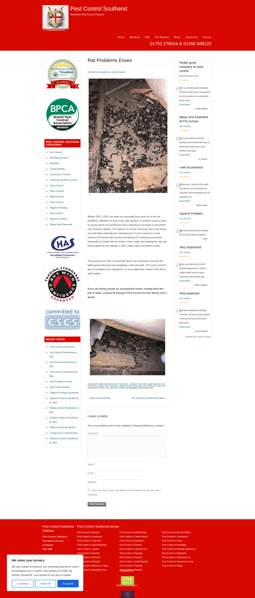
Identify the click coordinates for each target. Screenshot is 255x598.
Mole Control (57, 196)
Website (92, 482)
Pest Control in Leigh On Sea (133, 549)
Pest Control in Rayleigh (131, 553)
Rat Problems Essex (61, 381)
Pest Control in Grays (172, 541)
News (177, 37)
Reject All (46, 583)
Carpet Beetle (57, 168)
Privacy (207, 37)
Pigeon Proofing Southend (64, 392)
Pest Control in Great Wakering (91, 545)
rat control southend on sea (145, 386)
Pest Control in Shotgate (88, 561)
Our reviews (185, 126)
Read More (184, 104)
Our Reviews (162, 37)
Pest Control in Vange (172, 566)
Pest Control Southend (98, 8)
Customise (23, 583)
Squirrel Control (58, 218)
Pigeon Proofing (58, 207)
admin (122, 72)
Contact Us (191, 37)
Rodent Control (139, 384)
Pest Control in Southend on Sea (177, 561)
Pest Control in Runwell (131, 557)
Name (91, 464)
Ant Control (56, 152)
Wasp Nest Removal (61, 224)
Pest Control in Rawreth (88, 553)
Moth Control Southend (62, 427)
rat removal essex (115, 388)
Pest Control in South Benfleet (134, 561)
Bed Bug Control (59, 157)
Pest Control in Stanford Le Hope (92, 566)
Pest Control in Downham (132, 541)
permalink (147, 388)
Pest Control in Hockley (131, 545)
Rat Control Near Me (116, 386)
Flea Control (56, 185)
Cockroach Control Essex (64, 432)
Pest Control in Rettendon (174, 553)
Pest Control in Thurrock (131, 566)
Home (121, 37)
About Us (135, 37)
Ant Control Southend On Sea (149, 398)
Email (91, 473)
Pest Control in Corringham (175, 536)
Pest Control (56, 202)
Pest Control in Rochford (88, 557)
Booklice (54, 163)
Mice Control (57, 191)
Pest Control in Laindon (88, 549)
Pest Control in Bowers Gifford (176, 532)
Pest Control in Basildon (88, 532)
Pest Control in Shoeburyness (176, 557)
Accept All (68, 583)
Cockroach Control (60, 174)
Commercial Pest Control (63, 180)
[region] (45, 573)
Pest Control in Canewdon (89, 536)
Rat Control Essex (99, 398)
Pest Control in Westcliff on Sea (92, 570)
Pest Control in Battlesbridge (133, 532)
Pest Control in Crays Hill (89, 541)
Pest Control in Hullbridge (174, 545)
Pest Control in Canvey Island (134, 536)
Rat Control (122, 384)
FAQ (147, 37)
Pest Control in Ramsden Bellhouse (179, 549)
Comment (93, 433)
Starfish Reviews (204, 337)
